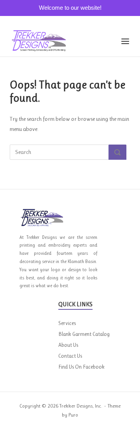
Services (67, 323)
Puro (73, 415)
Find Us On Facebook (81, 367)
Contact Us (70, 356)
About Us (68, 345)
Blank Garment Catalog (84, 334)
